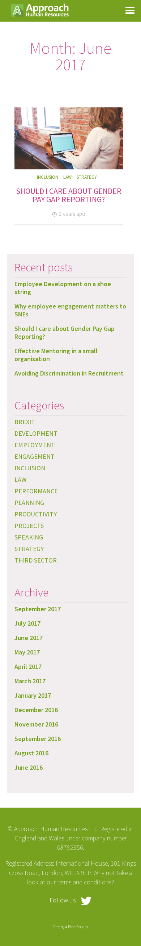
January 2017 (32, 695)
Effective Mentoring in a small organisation (56, 355)
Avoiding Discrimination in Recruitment (69, 373)
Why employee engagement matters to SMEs (70, 310)
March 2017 (30, 681)
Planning (29, 502)
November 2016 (36, 724)
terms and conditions (84, 882)
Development (35, 433)
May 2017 (27, 652)
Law (67, 177)
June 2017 (28, 638)
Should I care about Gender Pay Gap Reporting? (68, 195)
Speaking (28, 537)
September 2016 (37, 738)
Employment (34, 445)
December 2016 (36, 710)
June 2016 (28, 767)
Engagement (34, 456)
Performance (36, 491)
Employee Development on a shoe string (62, 288)
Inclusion (47, 177)
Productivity (35, 514)
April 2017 (28, 666)
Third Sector (35, 560)
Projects (29, 525)
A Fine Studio (76, 926)
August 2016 (31, 753)
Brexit (24, 422)
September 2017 (37, 609)
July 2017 (27, 623)
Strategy (87, 177)
